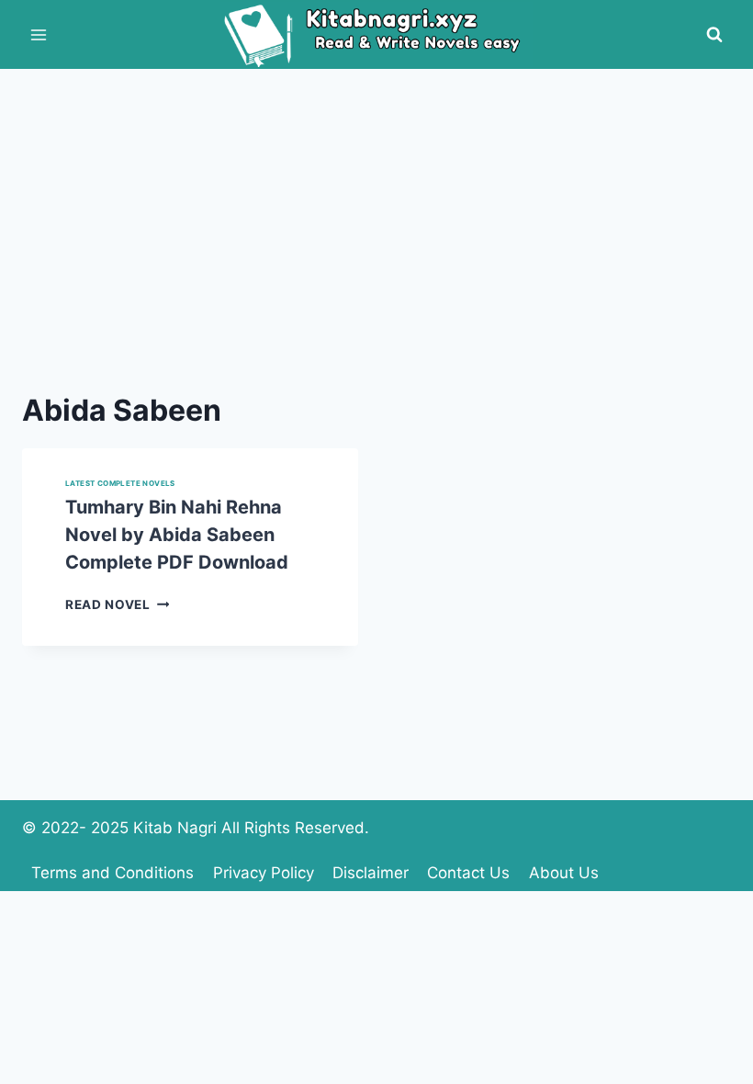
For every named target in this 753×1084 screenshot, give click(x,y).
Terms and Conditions (112, 873)
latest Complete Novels (120, 483)
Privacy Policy (263, 873)
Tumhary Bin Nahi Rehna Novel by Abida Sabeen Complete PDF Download (176, 534)
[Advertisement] (376, 206)
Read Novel (117, 604)
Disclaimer (370, 873)
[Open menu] (39, 34)
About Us (564, 873)
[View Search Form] (714, 34)
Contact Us (468, 873)
